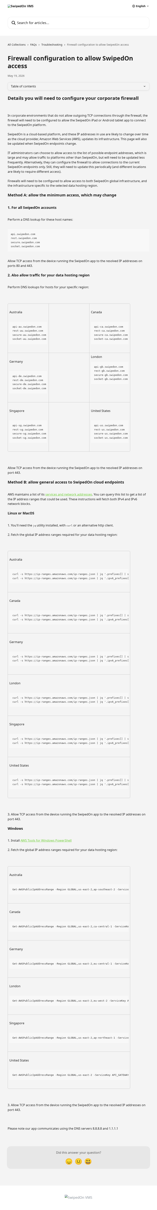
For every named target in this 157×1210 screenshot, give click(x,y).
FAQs (33, 44)
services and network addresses (68, 494)
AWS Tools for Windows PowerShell (46, 840)
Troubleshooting (51, 44)
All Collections (17, 44)
